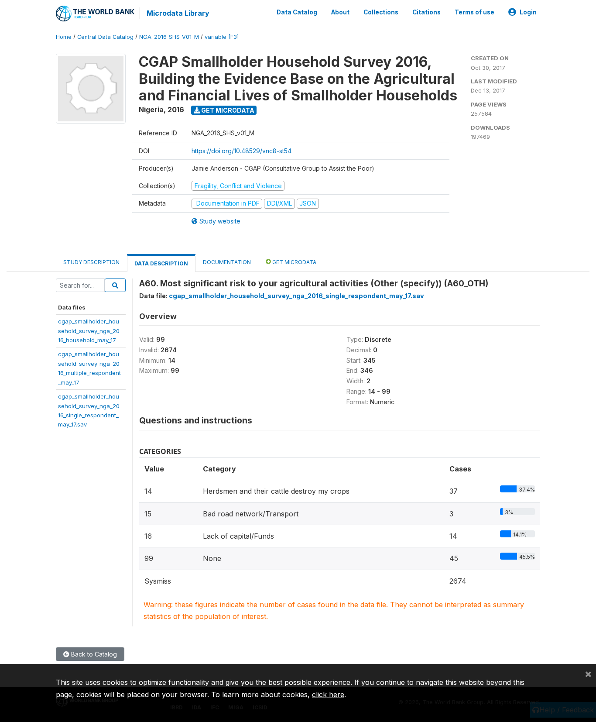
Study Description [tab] (91, 262)
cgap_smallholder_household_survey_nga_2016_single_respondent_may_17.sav (296, 295)
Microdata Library (178, 13)
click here (328, 694)
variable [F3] (222, 37)
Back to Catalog (93, 654)
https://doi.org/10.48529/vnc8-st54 (241, 151)
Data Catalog (297, 12)
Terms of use (474, 12)
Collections (380, 12)
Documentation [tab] (227, 262)
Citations (426, 12)
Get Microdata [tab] (293, 262)
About (340, 12)
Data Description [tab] (161, 263)
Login (528, 12)
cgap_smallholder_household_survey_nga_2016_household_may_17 (89, 331)
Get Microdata (227, 110)
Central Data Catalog (105, 37)
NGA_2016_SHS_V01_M (169, 37)
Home (64, 37)
